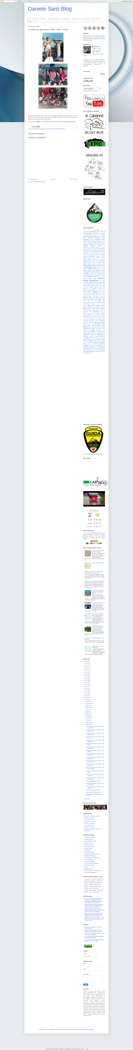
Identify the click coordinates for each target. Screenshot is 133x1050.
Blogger (92, 1029)
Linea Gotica (102, 290)
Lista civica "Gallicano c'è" (92, 291)
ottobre (88, 705)
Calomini (103, 239)
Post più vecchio (73, 179)
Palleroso (85, 307)
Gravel (84, 283)
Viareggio (103, 350)
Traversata (92, 345)
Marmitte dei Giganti (100, 294)
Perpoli (90, 311)
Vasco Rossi (97, 346)
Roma (104, 330)
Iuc (87, 288)
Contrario (98, 256)
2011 (86, 693)
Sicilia (104, 337)
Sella (84, 337)
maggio (88, 716)
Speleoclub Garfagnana (90, 872)
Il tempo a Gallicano (89, 823)
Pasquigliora (102, 308)
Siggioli (84, 339)
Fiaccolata (91, 272)
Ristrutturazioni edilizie (89, 328)
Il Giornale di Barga (89, 865)
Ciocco (84, 254)
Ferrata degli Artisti (101, 268)
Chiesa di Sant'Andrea (92, 250)
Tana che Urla (86, 342)
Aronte (87, 234)
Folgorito (103, 273)
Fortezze (96, 275)
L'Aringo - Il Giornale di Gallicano (93, 816)
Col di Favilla (90, 254)
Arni (84, 234)
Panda (94, 307)
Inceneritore (85, 286)
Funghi (103, 276)
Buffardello (87, 830)
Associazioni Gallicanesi (90, 236)
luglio (87, 712)
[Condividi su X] (36, 127)
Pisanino (98, 314)
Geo (101, 280)
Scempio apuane (89, 859)
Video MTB (89, 351)
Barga (103, 236)
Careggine (90, 244)
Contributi (103, 256)
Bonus (103, 237)
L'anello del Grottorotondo (98, 602)
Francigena (94, 276)
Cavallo (96, 247)
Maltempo (95, 293)
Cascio (99, 244)
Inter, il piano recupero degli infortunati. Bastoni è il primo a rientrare (94, 940)
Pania (84, 308)
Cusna (98, 259)
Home (28, 18)
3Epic (84, 230)
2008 (86, 699)
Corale (85, 257)
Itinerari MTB (85, 18)
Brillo (90, 239)
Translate (95, 91)
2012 (86, 691)
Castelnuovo (93, 245)
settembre (88, 707)
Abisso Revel (90, 230)
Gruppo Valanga (94, 285)
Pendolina (85, 311)
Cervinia (85, 248)
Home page (53, 179)
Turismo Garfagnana (90, 861)
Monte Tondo (101, 300)
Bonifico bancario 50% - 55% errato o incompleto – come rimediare (94, 572)
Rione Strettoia (101, 327)
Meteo (91, 510)
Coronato (98, 257)
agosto (88, 709)
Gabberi (90, 278)
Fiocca (100, 271)
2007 (86, 799)
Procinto (97, 320)
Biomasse (90, 238)
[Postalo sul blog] (34, 127)
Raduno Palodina (101, 322)
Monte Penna (86, 300)
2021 (86, 672)
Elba (104, 264)
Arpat (90, 234)
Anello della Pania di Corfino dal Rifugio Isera (98, 626)
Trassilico (86, 345)
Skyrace (100, 339)
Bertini (84, 237)
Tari (93, 342)
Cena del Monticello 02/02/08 (93, 781)
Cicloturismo (86, 253)
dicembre (88, 701)
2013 (86, 689)
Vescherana (88, 348)
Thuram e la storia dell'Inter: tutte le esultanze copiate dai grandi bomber (94, 931)
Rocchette (98, 330)
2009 (86, 697)
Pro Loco (91, 320)
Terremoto (102, 342)
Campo (98, 242)
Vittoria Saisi (100, 351)
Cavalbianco (92, 247)
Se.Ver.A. (102, 336)
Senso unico (89, 337)
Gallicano (43, 18)
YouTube (85, 353)
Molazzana (98, 297)
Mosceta (96, 302)
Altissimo (99, 231)
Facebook (85, 268)
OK (87, 1049)
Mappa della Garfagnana (98, 562)
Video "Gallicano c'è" (90, 819)
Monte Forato (101, 299)
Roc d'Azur (98, 328)
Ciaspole (103, 251)
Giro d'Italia (86, 282)
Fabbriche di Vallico (101, 267)
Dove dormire (96, 18)
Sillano (88, 339)
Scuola (97, 336)
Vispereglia (94, 351)
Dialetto (89, 262)
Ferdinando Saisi (92, 268)
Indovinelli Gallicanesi (94, 286)
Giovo (103, 280)
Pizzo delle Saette (101, 316)
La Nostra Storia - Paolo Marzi (92, 857)
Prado (100, 319)
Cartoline (95, 244)
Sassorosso (94, 334)
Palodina (90, 307)
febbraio (88, 722)
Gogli (100, 282)
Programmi (102, 320)
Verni (84, 348)
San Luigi (90, 333)
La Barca (99, 288)
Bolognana (97, 238)
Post (86, 953)
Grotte (103, 283)
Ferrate (85, 270)
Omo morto (96, 303)
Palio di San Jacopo (54, 18)
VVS (104, 351)
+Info (83, 1049)
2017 (86, 680)
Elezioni (85, 265)
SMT (104, 339)
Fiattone (96, 272)
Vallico (92, 346)
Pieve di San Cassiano (100, 313)
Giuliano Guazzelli (94, 282)
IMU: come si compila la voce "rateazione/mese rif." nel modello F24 (98, 615)
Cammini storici (87, 241)
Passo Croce (86, 310)
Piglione (85, 314)
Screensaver (91, 336)
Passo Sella (102, 310)
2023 (86, 667)
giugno (88, 714)
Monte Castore (86, 299)
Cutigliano (103, 259)
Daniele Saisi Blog (50, 9)
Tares (91, 342)
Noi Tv (86, 867)
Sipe (97, 339)
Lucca (103, 291)
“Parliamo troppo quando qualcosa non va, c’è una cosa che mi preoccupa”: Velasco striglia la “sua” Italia (94, 906)
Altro (84, 233)
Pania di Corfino (91, 308)
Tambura (103, 340)
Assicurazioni (102, 234)
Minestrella (95, 296)
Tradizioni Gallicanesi (99, 343)
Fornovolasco (90, 275)
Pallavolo (103, 305)
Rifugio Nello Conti (89, 323)
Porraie (84, 319)
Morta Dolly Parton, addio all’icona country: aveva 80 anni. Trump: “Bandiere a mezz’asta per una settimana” (95, 910)
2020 (86, 674)
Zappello (89, 353)
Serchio (100, 337)
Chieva (99, 251)
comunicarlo (96, 1014)
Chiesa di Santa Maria (91, 251)
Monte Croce (94, 299)
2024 (86, 665)
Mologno (103, 297)
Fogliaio (99, 273)
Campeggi (94, 242)
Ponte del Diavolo (90, 317)
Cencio (103, 247)
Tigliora (84, 343)
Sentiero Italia (96, 337)
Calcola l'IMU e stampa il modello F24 (98, 647)
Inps (101, 287)
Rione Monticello (61, 128)
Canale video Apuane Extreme (92, 854)
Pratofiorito (85, 320)
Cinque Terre (102, 253)
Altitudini (103, 231)
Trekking (98, 345)
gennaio (88, 724)
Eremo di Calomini (96, 265)
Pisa (94, 314)
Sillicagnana (92, 339)
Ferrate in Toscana (89, 844)
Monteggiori (85, 302)
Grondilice (89, 283)
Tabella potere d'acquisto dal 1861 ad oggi (98, 551)
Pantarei (97, 308)
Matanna (85, 296)
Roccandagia (92, 330)
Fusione (85, 278)
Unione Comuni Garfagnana (92, 863)
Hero (101, 285)
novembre (88, 703)
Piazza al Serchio (90, 313)
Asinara (96, 234)
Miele (90, 296)
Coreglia (93, 257)
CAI (95, 239)
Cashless (103, 244)
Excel (94, 267)
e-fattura (97, 264)
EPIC (89, 265)
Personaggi (96, 311)
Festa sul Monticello (94, 270)
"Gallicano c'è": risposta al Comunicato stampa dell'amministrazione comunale (94, 582)
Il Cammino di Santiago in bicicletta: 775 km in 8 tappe (98, 592)
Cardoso (85, 244)
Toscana (89, 343)
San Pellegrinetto (98, 333)
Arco (100, 233)
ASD (93, 234)
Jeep (90, 288)
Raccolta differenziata (92, 322)
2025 (86, 663)
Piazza (84, 313)
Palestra (85, 305)
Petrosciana (102, 311)
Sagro (97, 331)
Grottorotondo (86, 285)
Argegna (103, 233)
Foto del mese (102, 275)
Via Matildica (92, 350)
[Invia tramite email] (32, 127)
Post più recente (32, 179)
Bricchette (85, 239)
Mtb (99, 302)
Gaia (95, 278)
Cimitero (97, 253)
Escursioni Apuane (89, 852)
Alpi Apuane (75, 18)
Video (84, 351)
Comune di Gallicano (89, 256)
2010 (86, 695)
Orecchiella (102, 303)
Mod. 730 (92, 297)
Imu (104, 285)
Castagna (85, 245)
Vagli (89, 347)
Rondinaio (85, 331)
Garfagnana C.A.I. (89, 868)
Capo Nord (102, 242)
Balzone (99, 236)
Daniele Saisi (97, 46)
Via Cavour (98, 348)
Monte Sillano (94, 300)
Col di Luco (96, 254)
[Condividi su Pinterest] (39, 127)
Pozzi (88, 319)
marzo (87, 720)
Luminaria (85, 293)
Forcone (85, 275)
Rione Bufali (54, 128)
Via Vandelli (97, 350)
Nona (92, 303)
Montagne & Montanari (90, 856)
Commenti (88, 956)
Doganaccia (94, 262)
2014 (86, 686)
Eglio (101, 264)
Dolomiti (99, 262)
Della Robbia (95, 260)
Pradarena (92, 319)
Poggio (84, 317)
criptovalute (94, 259)
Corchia (89, 257)
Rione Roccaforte (94, 327)
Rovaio (89, 331)
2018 (86, 678)
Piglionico (90, 314)
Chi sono (35, 18)
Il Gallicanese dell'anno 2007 (93, 790)
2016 (86, 682)
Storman (81, 1029)
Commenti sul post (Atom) (39, 181)
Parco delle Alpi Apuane (90, 841)
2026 (86, 661)
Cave (100, 247)
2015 (86, 684)
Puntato (85, 322)
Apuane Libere (88, 848)
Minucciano (102, 296)
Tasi (99, 342)
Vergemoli (102, 347)
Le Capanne (91, 290)
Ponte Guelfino (97, 317)
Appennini (95, 233)
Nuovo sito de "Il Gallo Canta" (93, 792)
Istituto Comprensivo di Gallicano (93, 829)
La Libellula (87, 850)
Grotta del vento (88, 843)
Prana (103, 319)
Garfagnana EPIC (89, 839)
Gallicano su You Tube (90, 821)
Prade (97, 319)
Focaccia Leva (92, 273)
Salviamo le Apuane (89, 846)
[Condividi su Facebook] (38, 127)
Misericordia (86, 297)
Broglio (92, 239)
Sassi (90, 334)
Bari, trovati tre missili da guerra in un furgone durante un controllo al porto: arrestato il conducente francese (94, 915)
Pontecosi (103, 317)
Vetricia (93, 348)
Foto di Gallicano (87, 276)
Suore (99, 340)
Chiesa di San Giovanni (92, 248)
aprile (87, 718)
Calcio (98, 239)
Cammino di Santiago (96, 241)
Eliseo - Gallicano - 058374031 (92, 884)
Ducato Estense (91, 264)
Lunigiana (90, 293)
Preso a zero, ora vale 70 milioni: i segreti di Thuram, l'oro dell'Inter (95, 934)
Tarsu (96, 342)
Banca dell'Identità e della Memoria (93, 870)
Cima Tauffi (91, 253)
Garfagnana (66, 18)
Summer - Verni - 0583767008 (92, 892)
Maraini (99, 293)
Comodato (102, 254)
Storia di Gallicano (88, 340)
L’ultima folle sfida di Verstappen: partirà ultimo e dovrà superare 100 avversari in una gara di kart (94, 919)
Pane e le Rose (100, 307)
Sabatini (93, 331)
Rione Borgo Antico (47, 128)
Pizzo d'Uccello (92, 316)
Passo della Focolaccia (94, 310)
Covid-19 (88, 259)
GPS (103, 282)
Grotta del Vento (96, 284)
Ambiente (89, 233)
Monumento (91, 302)
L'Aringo (29, 21)
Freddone (100, 276)
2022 (86, 670)
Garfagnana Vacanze (90, 837)
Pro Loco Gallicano (89, 825)
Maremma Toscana (90, 294)
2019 (86, 676)
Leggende (97, 290)
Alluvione (97, 230)
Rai (84, 323)
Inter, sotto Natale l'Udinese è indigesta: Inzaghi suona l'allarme (94, 937)
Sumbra (95, 340)
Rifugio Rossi (97, 323)
